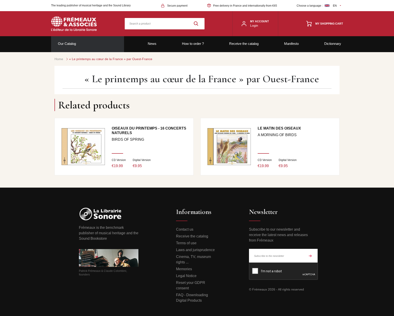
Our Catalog (67, 44)
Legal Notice (186, 276)
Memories (184, 269)
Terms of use (186, 243)
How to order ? (193, 44)
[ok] (310, 256)
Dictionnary (332, 44)
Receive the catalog (244, 44)
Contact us (184, 229)
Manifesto (291, 44)
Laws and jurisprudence (195, 250)
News (152, 44)
